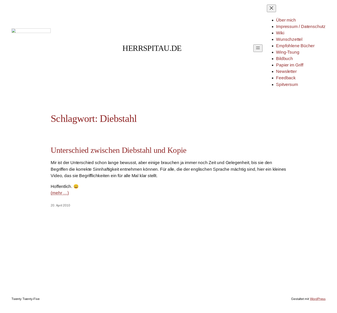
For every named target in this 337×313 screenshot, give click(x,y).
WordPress (318, 299)
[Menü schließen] (271, 8)
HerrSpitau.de (152, 48)
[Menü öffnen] (257, 48)
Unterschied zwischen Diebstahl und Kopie (118, 150)
